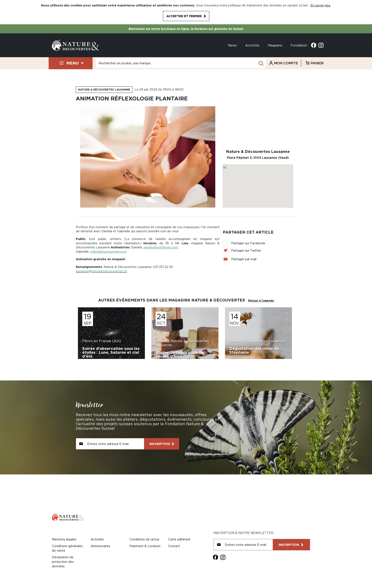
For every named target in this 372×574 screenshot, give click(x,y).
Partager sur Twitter (246, 250)
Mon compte (286, 63)
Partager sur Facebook (248, 243)
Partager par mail (243, 259)
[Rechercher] (261, 63)
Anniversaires (100, 546)
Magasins (275, 45)
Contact (174, 546)
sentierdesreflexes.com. (161, 247)
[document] (186, 12)
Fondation (299, 45)
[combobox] (181, 63)
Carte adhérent (179, 539)
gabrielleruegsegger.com (108, 251)
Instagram (321, 45)
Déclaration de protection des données (63, 562)
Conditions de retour (144, 539)
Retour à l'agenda (261, 300)
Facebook (313, 45)
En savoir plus (320, 5)
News (232, 45)
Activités (252, 45)
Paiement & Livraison (144, 546)
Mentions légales (64, 539)
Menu (72, 63)
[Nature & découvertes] (75, 44)
